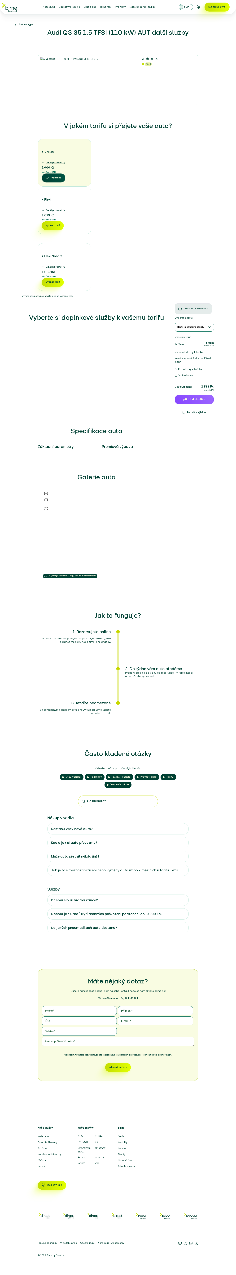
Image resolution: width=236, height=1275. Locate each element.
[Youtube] (180, 1243)
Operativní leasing (69, 7)
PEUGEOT (100, 1148)
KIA (97, 1143)
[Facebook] (196, 1243)
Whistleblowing (68, 1243)
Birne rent (106, 7)
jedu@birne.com (110, 998)
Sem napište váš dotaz (60, 1042)
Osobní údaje (87, 1243)
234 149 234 (131, 998)
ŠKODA (81, 1158)
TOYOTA (99, 1158)
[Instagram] (185, 1243)
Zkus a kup (90, 7)
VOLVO (81, 1164)
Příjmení (126, 1011)
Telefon (50, 1031)
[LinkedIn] (191, 1243)
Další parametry (55, 163)
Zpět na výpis (26, 25)
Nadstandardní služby (142, 7)
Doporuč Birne (125, 1160)
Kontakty (122, 1143)
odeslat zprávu (118, 1067)
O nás (121, 1137)
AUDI (80, 1137)
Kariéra (122, 1148)
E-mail (126, 1021)
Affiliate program (127, 1166)
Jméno (49, 1011)
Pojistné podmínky (47, 1243)
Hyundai (83, 1143)
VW (97, 1164)
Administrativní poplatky (111, 1243)
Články (121, 1154)
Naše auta (49, 7)
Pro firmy (120, 7)
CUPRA (99, 1137)
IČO (47, 1021)
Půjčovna (42, 1160)
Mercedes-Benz (84, 1150)
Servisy (41, 1166)
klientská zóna (217, 7)
